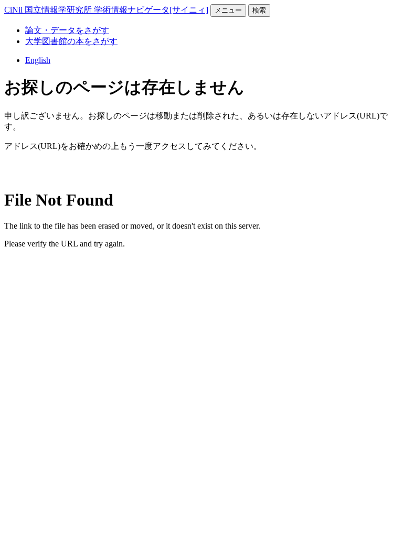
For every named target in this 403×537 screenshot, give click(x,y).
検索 (259, 10)
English (37, 60)
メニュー (228, 10)
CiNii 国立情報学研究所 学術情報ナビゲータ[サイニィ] (106, 9)
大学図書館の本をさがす (71, 41)
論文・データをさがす (67, 30)
